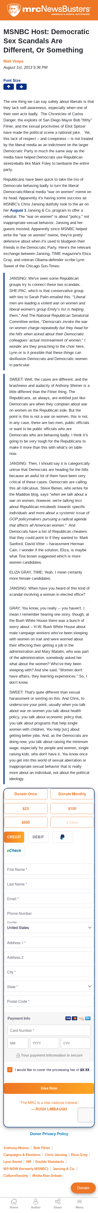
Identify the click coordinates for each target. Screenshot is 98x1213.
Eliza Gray (79, 1155)
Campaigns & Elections (22, 1155)
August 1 (18, 210)
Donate (83, 1188)
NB (28, 1162)
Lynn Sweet (12, 1162)
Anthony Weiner (16, 1148)
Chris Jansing (56, 1155)
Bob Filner (42, 1148)
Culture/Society (15, 1175)
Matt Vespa (13, 61)
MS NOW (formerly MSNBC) (25, 1169)
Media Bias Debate (47, 1175)
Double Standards (49, 1162)
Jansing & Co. (64, 1169)
